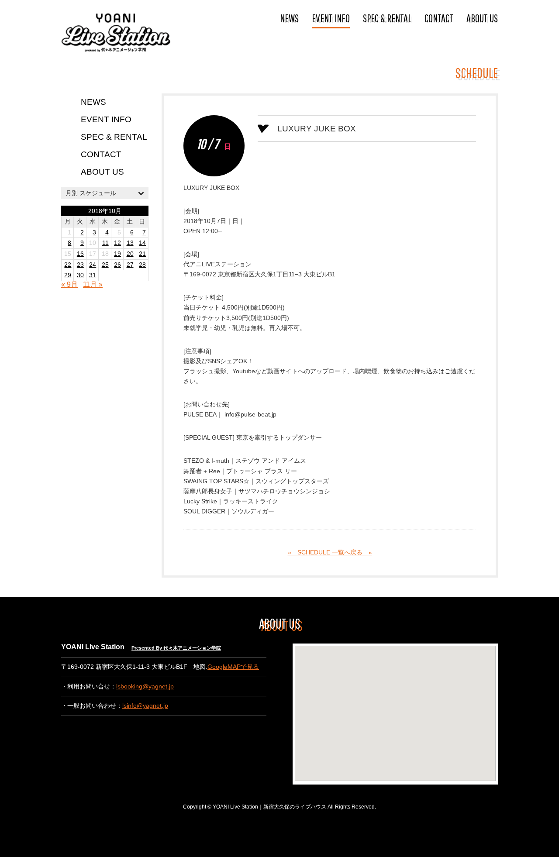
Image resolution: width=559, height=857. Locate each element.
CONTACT (438, 18)
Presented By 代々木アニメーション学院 (176, 647)
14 (142, 243)
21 (142, 254)
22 (67, 265)
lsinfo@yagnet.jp (145, 705)
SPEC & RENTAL (387, 18)
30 (80, 275)
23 (80, 265)
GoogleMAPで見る (233, 667)
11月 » (93, 284)
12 (117, 243)
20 (130, 254)
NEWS (289, 18)
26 (117, 265)
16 (80, 254)
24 (92, 265)
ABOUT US (482, 18)
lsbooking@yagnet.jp (145, 686)
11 (105, 243)
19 (117, 254)
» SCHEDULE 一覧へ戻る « (330, 552)
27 (130, 265)
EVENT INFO (331, 18)
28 (142, 265)
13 (130, 243)
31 (92, 275)
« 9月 (69, 284)
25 (105, 265)
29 (67, 275)
